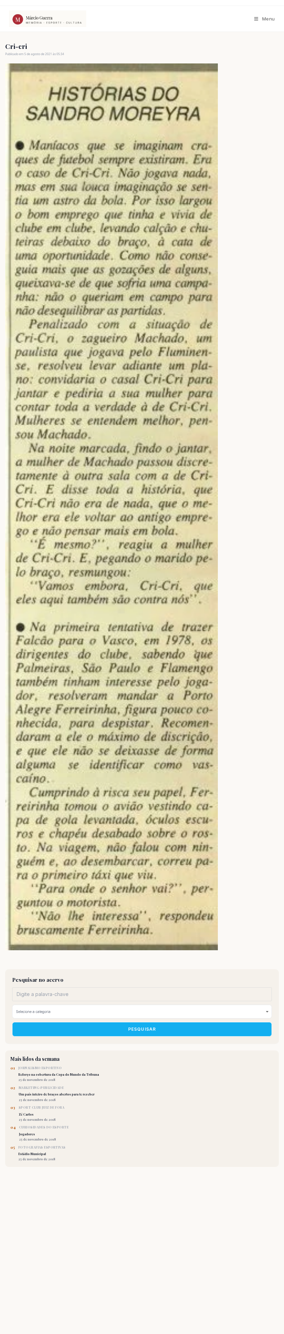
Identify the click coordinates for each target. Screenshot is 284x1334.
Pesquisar (142, 1029)
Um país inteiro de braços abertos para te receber (57, 1094)
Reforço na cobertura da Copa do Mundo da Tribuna (58, 1074)
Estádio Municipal (42, 1153)
